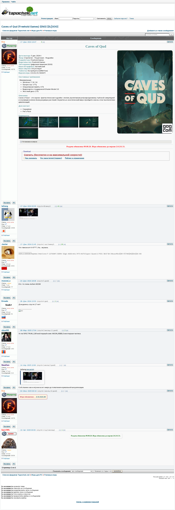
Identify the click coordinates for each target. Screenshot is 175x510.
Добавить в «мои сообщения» (160, 31)
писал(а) (30, 369)
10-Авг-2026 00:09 (28, 430)
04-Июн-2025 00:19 (28, 391)
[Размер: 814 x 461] (28, 214)
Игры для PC (36, 31)
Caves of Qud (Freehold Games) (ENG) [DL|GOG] (29, 26)
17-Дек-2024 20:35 (28, 206)
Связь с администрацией (87, 502)
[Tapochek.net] (19, 11)
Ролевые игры (50, 31)
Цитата (170, 42)
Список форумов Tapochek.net (15, 31)
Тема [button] (131, 18)
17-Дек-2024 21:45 (28, 244)
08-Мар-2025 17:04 (28, 330)
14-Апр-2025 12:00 (28, 365)
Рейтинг (6, 72)
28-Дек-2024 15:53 (28, 301)
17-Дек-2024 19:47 (28, 42)
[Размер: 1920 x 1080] (28, 122)
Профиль (7, 203)
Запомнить (101, 18)
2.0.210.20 (41, 397)
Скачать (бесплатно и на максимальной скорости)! (53, 155)
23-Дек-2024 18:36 (28, 281)
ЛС (14, 203)
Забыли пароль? (120, 18)
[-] (56, 206)
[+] (44, 42)
